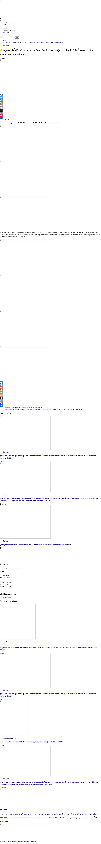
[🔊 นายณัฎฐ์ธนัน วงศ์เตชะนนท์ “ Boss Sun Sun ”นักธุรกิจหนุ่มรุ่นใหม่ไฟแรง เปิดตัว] (25, 492)
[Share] (50, 118)
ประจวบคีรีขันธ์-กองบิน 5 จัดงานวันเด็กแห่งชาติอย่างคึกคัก (23, 407)
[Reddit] (50, 100)
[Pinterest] (50, 115)
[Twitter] (50, 97)
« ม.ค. (1, 590)
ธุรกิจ (4, 644)
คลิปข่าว (5, 25)
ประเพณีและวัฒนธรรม (9, 30)
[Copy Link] (50, 113)
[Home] (0, 18)
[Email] (50, 105)
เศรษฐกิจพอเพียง (91, 818)
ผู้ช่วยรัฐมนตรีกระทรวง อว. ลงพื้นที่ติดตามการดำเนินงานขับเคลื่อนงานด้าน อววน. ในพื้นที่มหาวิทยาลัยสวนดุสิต (35, 545)
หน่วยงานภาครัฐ (56, 818)
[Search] (0, 35)
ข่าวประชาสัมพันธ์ (37, 814)
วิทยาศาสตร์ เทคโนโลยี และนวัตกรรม (30, 818)
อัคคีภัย (65, 818)
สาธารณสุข (46, 818)
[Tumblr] (50, 110)
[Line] (50, 103)
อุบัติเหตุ (78, 818)
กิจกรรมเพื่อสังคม (19, 814)
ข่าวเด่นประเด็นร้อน (8, 23)
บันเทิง (86, 814)
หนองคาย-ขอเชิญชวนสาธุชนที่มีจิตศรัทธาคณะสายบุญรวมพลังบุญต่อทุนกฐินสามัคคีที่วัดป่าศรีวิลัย (31, 742)
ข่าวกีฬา (5, 26)
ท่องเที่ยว (5, 28)
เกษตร (81, 818)
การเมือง (8, 814)
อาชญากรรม (71, 818)
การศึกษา (3, 814)
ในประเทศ (6, 32)
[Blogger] (50, 108)
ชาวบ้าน (71, 814)
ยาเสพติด (10, 818)
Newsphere (26, 841)
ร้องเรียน (15, 818)
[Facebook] (50, 95)
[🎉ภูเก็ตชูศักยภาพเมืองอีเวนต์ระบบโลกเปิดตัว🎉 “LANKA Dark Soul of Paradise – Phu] (18, 639)
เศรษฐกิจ (85, 818)
